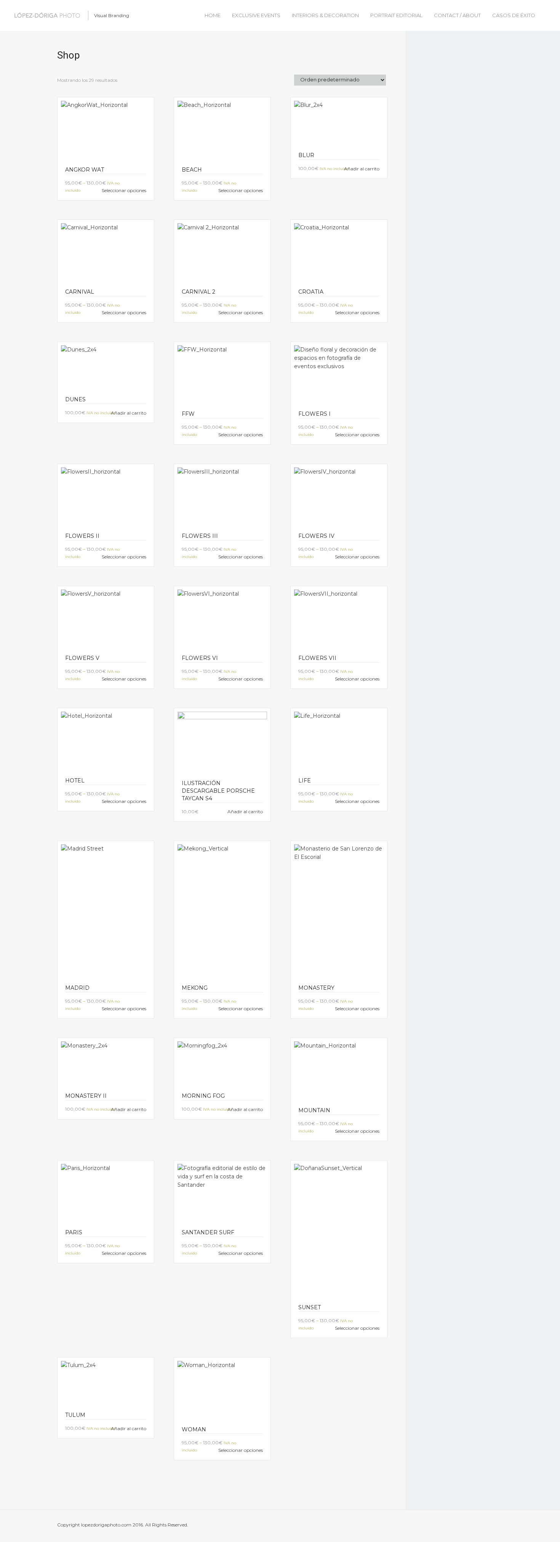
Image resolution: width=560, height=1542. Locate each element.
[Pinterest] (426, 1526)
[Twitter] (455, 1526)
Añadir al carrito (361, 168)
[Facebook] (441, 1526)
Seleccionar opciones (124, 190)
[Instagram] (484, 1526)
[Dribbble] (354, 1526)
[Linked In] (398, 1526)
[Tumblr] (470, 1526)
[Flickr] (383, 1526)
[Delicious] (369, 1526)
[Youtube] (499, 1526)
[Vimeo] (412, 1526)
